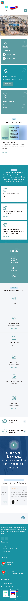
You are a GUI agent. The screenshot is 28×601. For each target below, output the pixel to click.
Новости (9, 564)
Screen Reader (6, 551)
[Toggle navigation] (25, 10)
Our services (19, 546)
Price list (18, 548)
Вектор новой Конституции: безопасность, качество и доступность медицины (15, 573)
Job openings (6, 546)
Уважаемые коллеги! (8, 142)
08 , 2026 (10, 570)
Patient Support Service (8, 548)
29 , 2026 (10, 562)
